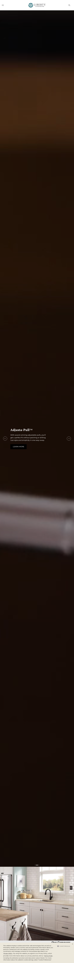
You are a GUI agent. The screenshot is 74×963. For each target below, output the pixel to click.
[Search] (69, 5)
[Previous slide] (5, 439)
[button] (63, 946)
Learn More (18, 447)
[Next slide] (69, 439)
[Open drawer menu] (3, 5)
